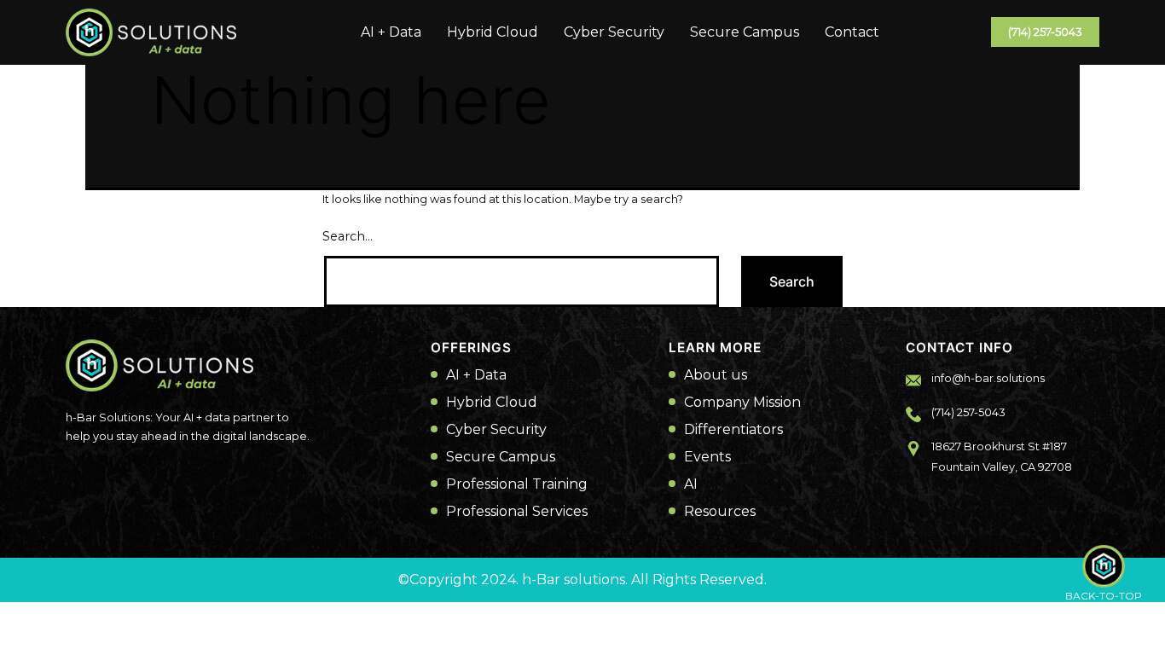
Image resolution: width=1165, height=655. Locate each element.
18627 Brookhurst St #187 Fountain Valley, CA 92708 (1001, 456)
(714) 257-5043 (1045, 32)
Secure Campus (744, 32)
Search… (347, 236)
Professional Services (517, 512)
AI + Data (391, 32)
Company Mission (742, 402)
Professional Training (517, 484)
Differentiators (733, 430)
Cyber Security (614, 32)
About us (715, 375)
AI (691, 484)
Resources (720, 512)
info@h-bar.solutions (988, 378)
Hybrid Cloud (492, 32)
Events (707, 457)
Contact (852, 32)
